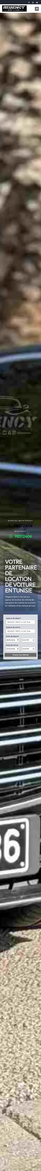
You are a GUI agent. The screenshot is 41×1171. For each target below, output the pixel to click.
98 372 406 (22, 525)
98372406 (22, 536)
